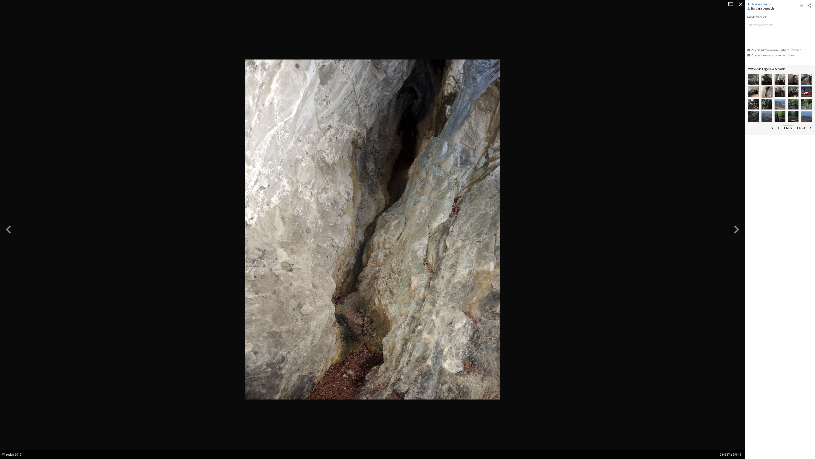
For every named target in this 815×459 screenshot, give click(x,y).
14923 (801, 127)
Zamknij (740, 4)
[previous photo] (8, 229)
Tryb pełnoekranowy (732, 4)
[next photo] (736, 229)
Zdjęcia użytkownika (776, 50)
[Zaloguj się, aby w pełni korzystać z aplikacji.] (801, 5)
